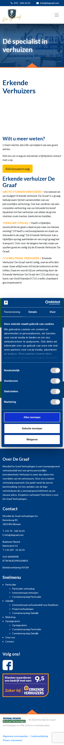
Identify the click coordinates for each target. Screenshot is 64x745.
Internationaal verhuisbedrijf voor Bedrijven (35, 604)
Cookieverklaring (39, 736)
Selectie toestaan (32, 428)
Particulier (10, 584)
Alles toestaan (32, 417)
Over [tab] (52, 311)
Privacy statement (12, 740)
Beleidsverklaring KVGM (16, 567)
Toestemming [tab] (12, 311)
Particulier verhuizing (23, 588)
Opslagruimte (12, 621)
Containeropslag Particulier (26, 596)
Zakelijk (9, 600)
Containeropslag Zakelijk (25, 613)
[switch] (55, 381)
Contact (9, 641)
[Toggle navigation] (56, 15)
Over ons (10, 637)
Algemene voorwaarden (15, 736)
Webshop (10, 617)
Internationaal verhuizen (25, 592)
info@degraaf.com (49, 3)
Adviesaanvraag (17, 169)
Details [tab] (33, 311)
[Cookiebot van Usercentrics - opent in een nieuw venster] (45, 302)
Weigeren (32, 439)
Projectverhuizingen (23, 608)
